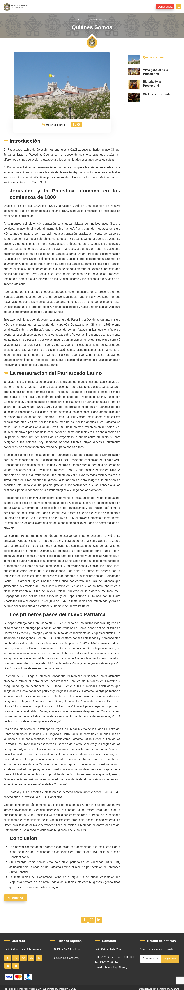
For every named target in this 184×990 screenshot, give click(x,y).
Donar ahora (165, 6)
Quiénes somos (98, 19)
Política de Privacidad (67, 949)
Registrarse (169, 958)
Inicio (80, 19)
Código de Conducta (66, 958)
